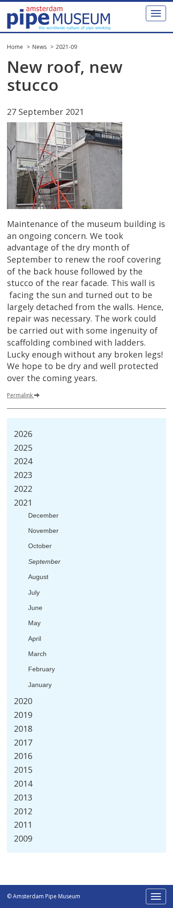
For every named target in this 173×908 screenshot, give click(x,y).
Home (15, 47)
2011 (23, 824)
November (43, 530)
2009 (23, 838)
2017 (23, 742)
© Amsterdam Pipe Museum (43, 896)
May (34, 623)
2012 (23, 811)
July (34, 592)
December (43, 515)
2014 (23, 783)
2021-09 (66, 47)
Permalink (20, 395)
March (37, 653)
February (41, 669)
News (39, 47)
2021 (23, 502)
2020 (23, 700)
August (38, 576)
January (40, 684)
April (34, 638)
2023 (23, 474)
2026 (23, 433)
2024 (23, 460)
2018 (23, 728)
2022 (23, 488)
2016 (23, 755)
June (35, 607)
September (44, 561)
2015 (23, 769)
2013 (23, 797)
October (40, 546)
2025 (23, 447)
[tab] (86, 434)
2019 (23, 714)
